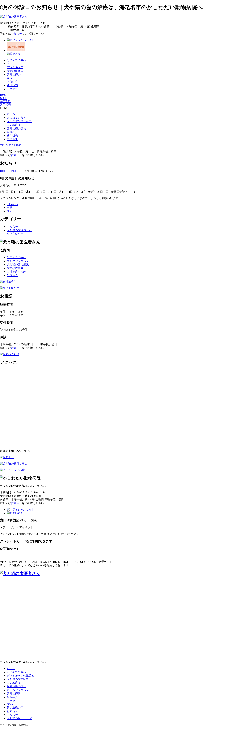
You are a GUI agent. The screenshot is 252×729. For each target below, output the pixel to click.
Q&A (10, 704)
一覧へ (11, 207)
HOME (4, 95)
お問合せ (12, 711)
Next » (10, 211)
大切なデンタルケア (19, 121)
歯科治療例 (14, 693)
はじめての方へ (16, 60)
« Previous (12, 204)
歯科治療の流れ (16, 128)
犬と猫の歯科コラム (19, 230)
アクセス (12, 89)
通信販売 (12, 85)
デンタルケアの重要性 (20, 675)
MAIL (3, 98)
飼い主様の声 (15, 233)
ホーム (11, 114)
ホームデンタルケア (19, 689)
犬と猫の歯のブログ (19, 718)
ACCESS (5, 101)
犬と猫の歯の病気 (18, 264)
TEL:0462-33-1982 (10, 145)
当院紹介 (12, 81)
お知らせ (16, 33)
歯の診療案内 (15, 71)
